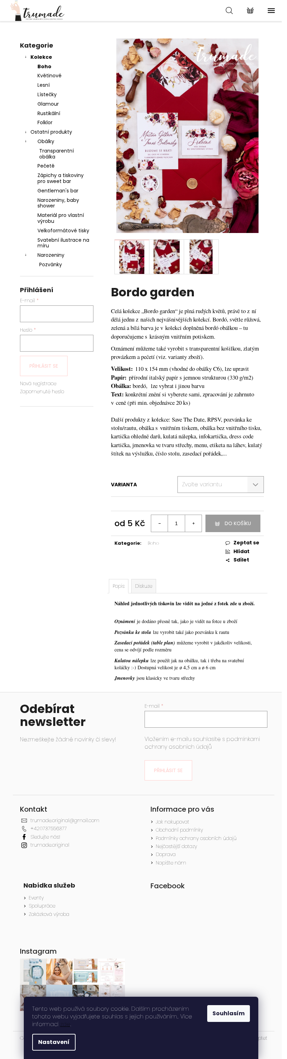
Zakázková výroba (49, 914)
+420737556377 (48, 828)
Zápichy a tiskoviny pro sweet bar (60, 178)
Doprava (166, 854)
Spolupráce (42, 906)
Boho (44, 66)
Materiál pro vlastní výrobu (60, 218)
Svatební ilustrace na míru (63, 242)
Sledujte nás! (45, 836)
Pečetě (46, 165)
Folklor (44, 122)
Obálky (45, 141)
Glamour (48, 103)
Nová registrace (38, 383)
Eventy (36, 898)
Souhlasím (228, 1013)
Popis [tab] (119, 586)
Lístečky (47, 94)
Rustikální (48, 113)
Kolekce (41, 57)
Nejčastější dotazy (176, 846)
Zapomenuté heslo (42, 391)
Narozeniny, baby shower (58, 203)
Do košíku (238, 523)
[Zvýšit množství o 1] (193, 523)
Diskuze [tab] (143, 586)
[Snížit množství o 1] (159, 523)
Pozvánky (50, 264)
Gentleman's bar (57, 190)
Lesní (43, 85)
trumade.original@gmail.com (64, 820)
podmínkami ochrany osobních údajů (202, 742)
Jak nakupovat (172, 821)
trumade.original (49, 844)
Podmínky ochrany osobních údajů (196, 838)
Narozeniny (50, 255)
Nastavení (54, 1042)
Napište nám (171, 862)
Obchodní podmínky (179, 829)
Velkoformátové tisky (63, 230)
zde (65, 1024)
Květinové (49, 75)
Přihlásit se (43, 365)
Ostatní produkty (51, 131)
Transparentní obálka (56, 153)
